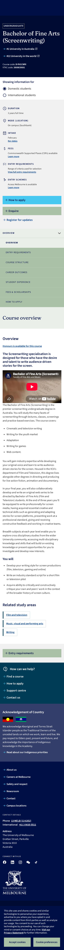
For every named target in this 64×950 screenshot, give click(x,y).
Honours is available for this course (22, 346)
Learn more (13, 156)
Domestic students (19, 89)
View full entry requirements (22, 172)
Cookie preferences (46, 942)
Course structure (17, 262)
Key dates (12, 141)
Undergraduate (14, 26)
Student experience (18, 282)
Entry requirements (18, 252)
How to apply (14, 302)
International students (22, 95)
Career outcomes (16, 272)
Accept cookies (17, 942)
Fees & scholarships (18, 292)
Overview (12, 242)
